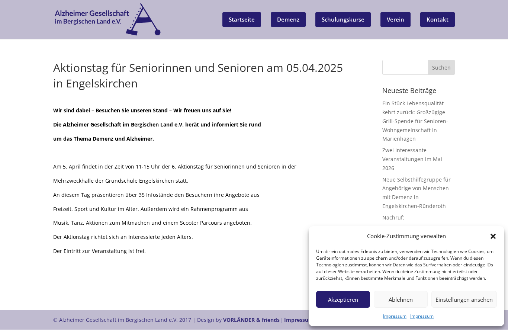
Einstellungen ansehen (464, 299)
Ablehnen (401, 299)
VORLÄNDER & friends (251, 319)
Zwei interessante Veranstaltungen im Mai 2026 (412, 159)
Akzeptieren (343, 299)
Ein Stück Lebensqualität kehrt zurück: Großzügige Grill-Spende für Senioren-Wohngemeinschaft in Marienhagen (415, 121)
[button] (493, 236)
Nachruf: (393, 217)
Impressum (394, 316)
